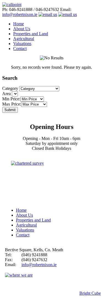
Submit (10, 110)
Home (18, 23)
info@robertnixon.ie (19, 14)
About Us (21, 28)
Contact (20, 48)
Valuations (22, 43)
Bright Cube (90, 293)
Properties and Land (30, 33)
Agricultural (23, 38)
